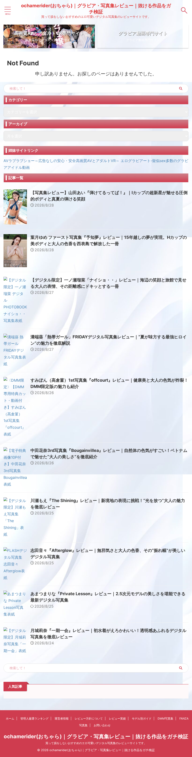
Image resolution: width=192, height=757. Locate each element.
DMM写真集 (165, 718)
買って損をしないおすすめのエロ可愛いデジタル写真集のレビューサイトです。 (96, 743)
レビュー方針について (89, 718)
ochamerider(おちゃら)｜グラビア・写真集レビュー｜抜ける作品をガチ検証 (96, 736)
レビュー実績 (117, 718)
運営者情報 (62, 718)
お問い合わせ (102, 725)
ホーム (10, 718)
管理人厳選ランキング (34, 718)
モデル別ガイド (141, 718)
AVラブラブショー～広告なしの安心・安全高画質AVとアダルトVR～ (61, 160)
